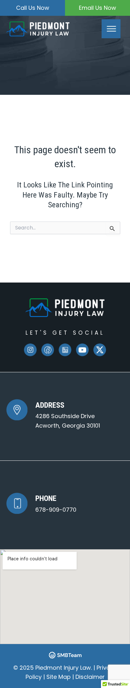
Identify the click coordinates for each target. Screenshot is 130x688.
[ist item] (65, 350)
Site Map (58, 677)
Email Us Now (97, 8)
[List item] (30, 350)
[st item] (47, 350)
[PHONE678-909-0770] (41, 503)
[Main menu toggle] (111, 28)
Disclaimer (90, 677)
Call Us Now (32, 8)
